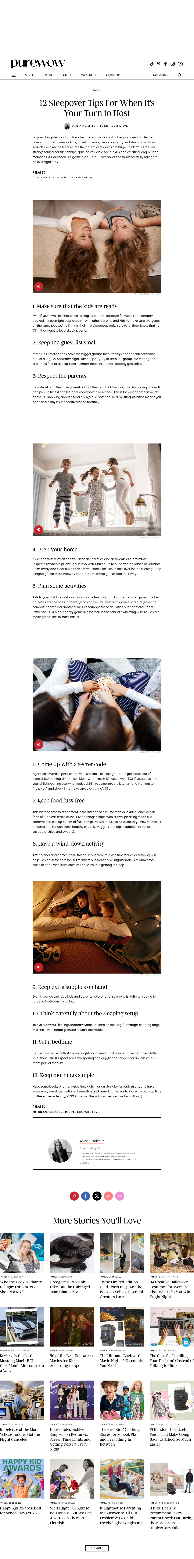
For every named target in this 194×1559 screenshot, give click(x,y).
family (67, 75)
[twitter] (97, 1196)
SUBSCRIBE (160, 75)
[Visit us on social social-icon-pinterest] (159, 64)
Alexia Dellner (85, 126)
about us (113, 75)
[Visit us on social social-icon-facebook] (165, 64)
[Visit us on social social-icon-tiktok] (152, 64)
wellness (88, 75)
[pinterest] (7, 49)
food (47, 75)
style (29, 75)
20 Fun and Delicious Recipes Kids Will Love (66, 1112)
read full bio (85, 1163)
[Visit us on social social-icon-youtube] (180, 63)
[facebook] (85, 1196)
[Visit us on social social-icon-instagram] (172, 63)
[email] (7, 90)
